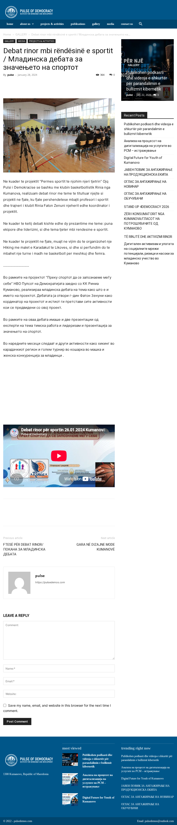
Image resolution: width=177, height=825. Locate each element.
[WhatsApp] (39, 85)
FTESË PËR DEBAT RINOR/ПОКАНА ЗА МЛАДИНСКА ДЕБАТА (24, 549)
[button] (140, 24)
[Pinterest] (29, 85)
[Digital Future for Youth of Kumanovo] (70, 799)
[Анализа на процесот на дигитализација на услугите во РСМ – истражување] (70, 779)
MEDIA (21, 41)
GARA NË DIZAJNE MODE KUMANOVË (96, 546)
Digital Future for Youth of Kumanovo (142, 778)
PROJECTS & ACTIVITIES (41, 41)
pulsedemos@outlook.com (159, 821)
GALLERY (21, 34)
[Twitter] (18, 85)
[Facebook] (7, 85)
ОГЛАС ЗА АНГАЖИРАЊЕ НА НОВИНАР (147, 797)
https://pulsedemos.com (50, 582)
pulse (10, 74)
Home (7, 34)
